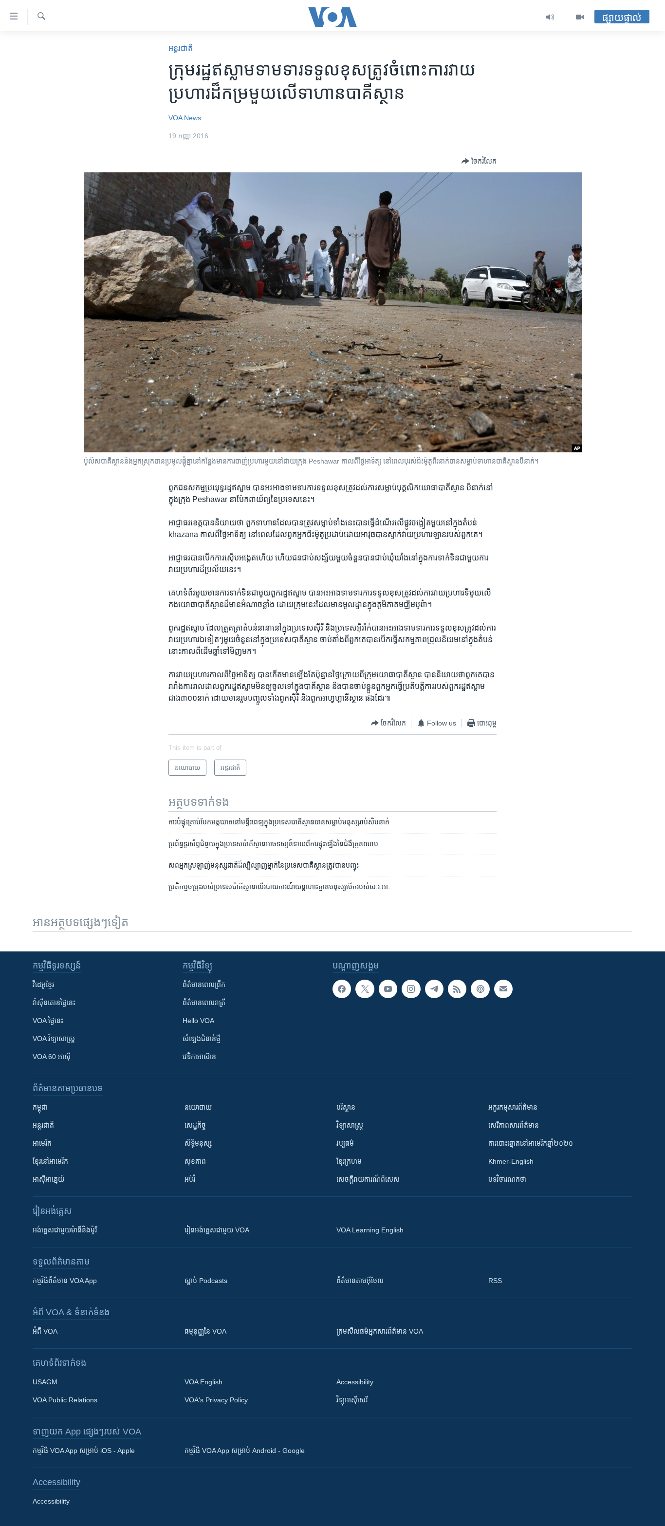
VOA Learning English (370, 1230)
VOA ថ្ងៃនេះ (48, 1020)
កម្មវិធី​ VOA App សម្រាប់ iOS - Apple (84, 1450)
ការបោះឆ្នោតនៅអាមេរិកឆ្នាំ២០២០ (530, 1143)
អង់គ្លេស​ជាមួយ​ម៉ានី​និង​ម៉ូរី (65, 1230)
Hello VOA (198, 1020)
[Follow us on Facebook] (341, 989)
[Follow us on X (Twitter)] (364, 989)
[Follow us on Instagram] (411, 989)
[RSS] (457, 989)
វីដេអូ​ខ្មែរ (43, 984)
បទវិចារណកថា (507, 1179)
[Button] (479, 161)
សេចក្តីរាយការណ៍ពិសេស (368, 1179)
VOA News (184, 118)
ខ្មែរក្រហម (349, 1161)
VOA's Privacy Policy (216, 1400)
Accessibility (354, 1382)
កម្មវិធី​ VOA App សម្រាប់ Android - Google (245, 1450)
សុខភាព (195, 1161)
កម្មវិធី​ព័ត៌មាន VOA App (65, 1280)
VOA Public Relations (65, 1400)
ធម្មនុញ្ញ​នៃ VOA (205, 1331)
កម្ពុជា (40, 1107)
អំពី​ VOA (45, 1331)
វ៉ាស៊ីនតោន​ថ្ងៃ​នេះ (54, 1002)
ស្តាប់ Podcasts (206, 1280)
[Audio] (550, 17)
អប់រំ (190, 1179)
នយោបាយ (198, 1107)
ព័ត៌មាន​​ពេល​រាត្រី (204, 1002)
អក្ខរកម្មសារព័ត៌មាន (512, 1107)
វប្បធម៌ (345, 1143)
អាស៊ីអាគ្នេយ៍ (48, 1179)
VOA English (203, 1382)
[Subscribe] (503, 989)
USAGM (45, 1382)
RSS (495, 1280)
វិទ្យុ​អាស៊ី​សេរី (352, 1400)
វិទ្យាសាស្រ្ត (349, 1125)
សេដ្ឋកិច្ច (195, 1125)
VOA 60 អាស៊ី (52, 1057)
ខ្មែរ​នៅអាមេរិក (50, 1161)
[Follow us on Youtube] (388, 989)
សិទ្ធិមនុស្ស (198, 1143)
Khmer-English (511, 1161)
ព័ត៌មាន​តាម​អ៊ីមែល (360, 1280)
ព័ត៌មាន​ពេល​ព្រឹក (204, 984)
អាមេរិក (42, 1143)
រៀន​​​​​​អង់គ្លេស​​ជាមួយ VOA (217, 1230)
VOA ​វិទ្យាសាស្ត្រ (54, 1038)
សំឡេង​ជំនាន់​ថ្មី (202, 1038)
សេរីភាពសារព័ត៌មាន (513, 1125)
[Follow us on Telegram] (434, 989)
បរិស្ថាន (345, 1107)
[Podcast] (480, 989)
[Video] (579, 17)
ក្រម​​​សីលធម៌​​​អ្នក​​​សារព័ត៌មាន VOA (379, 1331)
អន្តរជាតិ (180, 48)
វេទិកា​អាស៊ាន (199, 1057)
